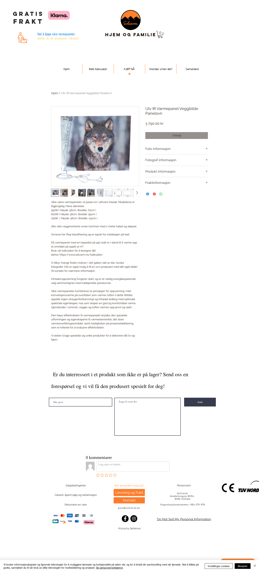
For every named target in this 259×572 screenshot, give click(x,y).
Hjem (54, 93)
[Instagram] (133, 518)
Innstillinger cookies (219, 566)
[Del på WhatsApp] (161, 194)
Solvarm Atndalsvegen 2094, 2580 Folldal (182, 496)
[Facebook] (125, 518)
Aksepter (243, 566)
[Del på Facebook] (148, 194)
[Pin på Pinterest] (154, 194)
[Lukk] (255, 566)
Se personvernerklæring (109, 567)
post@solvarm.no (129, 508)
